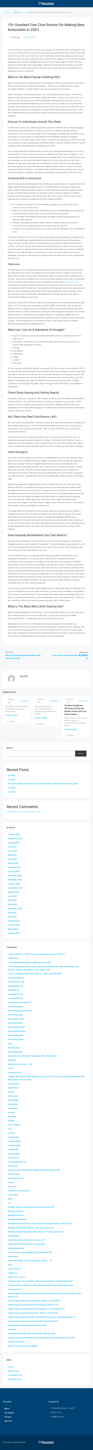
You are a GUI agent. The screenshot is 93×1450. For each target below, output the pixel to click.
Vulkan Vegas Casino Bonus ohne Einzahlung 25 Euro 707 (33, 1305)
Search (10, 748)
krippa (11, 1182)
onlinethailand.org (16, 1248)
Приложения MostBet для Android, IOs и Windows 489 (31, 1333)
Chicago (7, 1417)
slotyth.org (12, 1273)
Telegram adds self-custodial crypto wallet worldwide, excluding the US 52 (40, 1281)
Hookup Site (13, 1149)
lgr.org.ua (12, 1186)
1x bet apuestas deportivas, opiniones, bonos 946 (29, 962)
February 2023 (14, 867)
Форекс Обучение (16, 1342)
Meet (10, 1199)
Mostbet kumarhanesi (17, 1219)
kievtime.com (13, 1174)
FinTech (11, 1121)
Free (10, 1129)
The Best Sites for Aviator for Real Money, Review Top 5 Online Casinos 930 (40, 1285)
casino (11, 1068)
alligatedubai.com (16, 986)
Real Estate (13, 1256)
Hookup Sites (13, 1154)
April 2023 (12, 859)
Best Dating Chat (15, 1015)
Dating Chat (13, 1104)
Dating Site (12, 1108)
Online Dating (14, 1236)
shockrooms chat (71, 282)
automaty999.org (15, 998)
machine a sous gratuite (18, 1191)
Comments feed (15, 1375)
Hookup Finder (14, 1145)
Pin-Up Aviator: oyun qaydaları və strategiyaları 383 (30, 1252)
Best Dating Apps (15, 1006)
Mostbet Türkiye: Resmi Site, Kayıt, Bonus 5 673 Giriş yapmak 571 (36, 1232)
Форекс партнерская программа (23, 1346)
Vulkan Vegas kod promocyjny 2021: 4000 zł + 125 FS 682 (33, 1313)
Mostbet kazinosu (15, 1215)
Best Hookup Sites (16, 1039)
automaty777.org (15, 994)
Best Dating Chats (15, 1019)
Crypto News (13, 1088)
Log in (10, 1367)
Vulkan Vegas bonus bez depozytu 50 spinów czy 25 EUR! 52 (34, 1301)
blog (10, 1044)
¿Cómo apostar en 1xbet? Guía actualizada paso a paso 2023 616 (36, 954)
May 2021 (12, 913)
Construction (13, 1084)
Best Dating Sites (15, 1023)
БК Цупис (12, 1329)
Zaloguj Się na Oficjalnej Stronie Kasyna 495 (27, 1325)
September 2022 (15, 888)
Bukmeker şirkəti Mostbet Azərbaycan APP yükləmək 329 (32, 1056)
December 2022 (15, 876)
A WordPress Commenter (17, 812)
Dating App (13, 1096)
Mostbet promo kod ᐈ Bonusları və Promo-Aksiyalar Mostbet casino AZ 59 (40, 1223)
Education (12, 1116)
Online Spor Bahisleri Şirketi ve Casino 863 (26, 1244)
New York (8, 1421)
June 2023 (12, 851)
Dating (11, 1092)
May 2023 (12, 855)
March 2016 (13, 929)
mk (9, 1203)
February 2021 (14, 921)
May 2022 (12, 900)
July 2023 (12, 847)
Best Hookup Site (15, 1035)
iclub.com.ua (13, 1158)
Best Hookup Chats (16, 1027)
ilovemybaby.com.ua (16, 1162)
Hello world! (35, 812)
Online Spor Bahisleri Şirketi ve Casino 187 (26, 1240)
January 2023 (14, 871)
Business (12, 1060)
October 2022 (14, 884)
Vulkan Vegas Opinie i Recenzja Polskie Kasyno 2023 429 (33, 1321)
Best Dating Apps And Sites (19, 1011)
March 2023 (13, 863)
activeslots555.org (16, 978)
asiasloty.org (13, 990)
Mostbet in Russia (15, 1211)
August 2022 (13, 892)
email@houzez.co (57, 1417)
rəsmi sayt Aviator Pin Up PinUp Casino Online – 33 (30, 1261)
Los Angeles (9, 1413)
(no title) (11, 775)
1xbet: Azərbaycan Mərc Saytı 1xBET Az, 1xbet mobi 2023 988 (34, 974)
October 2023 (14, 834)
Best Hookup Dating (16, 1031)
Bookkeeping (13, 1048)
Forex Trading (14, 1125)
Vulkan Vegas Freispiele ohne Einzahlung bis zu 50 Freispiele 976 (36, 1309)
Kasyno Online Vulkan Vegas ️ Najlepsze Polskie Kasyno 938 (33, 1170)
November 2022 (15, 880)
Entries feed (13, 1371)
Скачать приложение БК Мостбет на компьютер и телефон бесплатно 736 (41, 1338)
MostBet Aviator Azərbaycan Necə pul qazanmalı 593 (31, 1207)
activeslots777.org (16, 982)
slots (10, 1265)
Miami (6, 1409)
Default (11, 1112)
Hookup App (13, 1137)
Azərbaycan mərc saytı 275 (19, 1002)
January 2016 (14, 933)
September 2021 (15, 908)
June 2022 (12, 896)
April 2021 (12, 917)
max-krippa (13, 1195)
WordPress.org (14, 1379)
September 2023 (15, 838)
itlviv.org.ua (13, 1166)
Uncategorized (17, 12)
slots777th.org (14, 1269)
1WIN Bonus (13, 958)
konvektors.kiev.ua (16, 1178)
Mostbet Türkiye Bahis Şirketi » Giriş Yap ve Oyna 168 (31, 1228)
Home (7, 12)
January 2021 (14, 925)
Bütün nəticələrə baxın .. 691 (20, 1064)
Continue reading (11, 715)
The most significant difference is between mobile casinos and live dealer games (43, 784)
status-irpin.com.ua (16, 1277)
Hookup (11, 1133)
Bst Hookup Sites (15, 1052)
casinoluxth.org (15, 1072)
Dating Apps (13, 1100)
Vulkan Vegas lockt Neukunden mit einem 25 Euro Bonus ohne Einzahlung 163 (42, 1317)
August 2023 (13, 843)
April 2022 (12, 904)
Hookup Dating (14, 1141)
